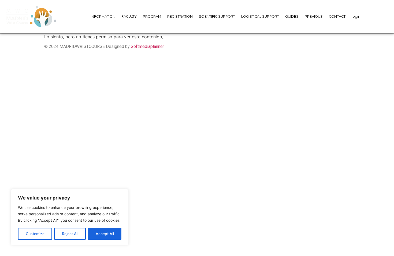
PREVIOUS (314, 16)
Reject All (70, 233)
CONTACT (337, 16)
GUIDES (292, 16)
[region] (70, 217)
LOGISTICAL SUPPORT (260, 16)
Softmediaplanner (147, 46)
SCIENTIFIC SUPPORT (217, 16)
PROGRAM (152, 16)
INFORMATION (103, 16)
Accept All (105, 233)
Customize (35, 233)
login (356, 16)
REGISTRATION (180, 16)
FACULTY (129, 16)
